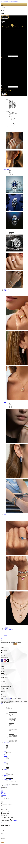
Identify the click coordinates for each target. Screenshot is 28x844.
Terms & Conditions (4, 679)
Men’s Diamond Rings (12, 105)
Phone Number (4, 836)
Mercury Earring (11, 112)
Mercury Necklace (11, 117)
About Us (2, 666)
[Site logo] (12, 29)
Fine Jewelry (8, 707)
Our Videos (2, 673)
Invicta (10, 173)
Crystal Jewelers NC (7, 698)
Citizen (10, 172)
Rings (9, 291)
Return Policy (3, 671)
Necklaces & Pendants (9, 774)
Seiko (9, 171)
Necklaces (10, 406)
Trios (9, 108)
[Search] (1, 57)
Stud (9, 731)
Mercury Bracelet (11, 123)
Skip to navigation (5, 1)
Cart (1, 694)
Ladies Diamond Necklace (13, 118)
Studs (9, 115)
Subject (2, 833)
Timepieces (10, 233)
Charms (7, 773)
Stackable (10, 724)
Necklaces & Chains (9, 708)
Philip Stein (8, 748)
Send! (2, 842)
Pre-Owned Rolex (11, 174)
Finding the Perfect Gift (9, 778)
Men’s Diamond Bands (12, 106)
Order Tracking (3, 696)
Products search (4, 56)
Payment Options (3, 684)
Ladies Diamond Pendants (13, 128)
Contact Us (2, 668)
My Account (3, 691)
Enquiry (3, 838)
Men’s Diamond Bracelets (13, 736)
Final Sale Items (11, 232)
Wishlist (2, 692)
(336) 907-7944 (5, 14)
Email (2, 830)
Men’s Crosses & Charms (13, 129)
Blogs (1, 669)
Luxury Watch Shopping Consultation (12, 784)
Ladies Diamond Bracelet (13, 124)
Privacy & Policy (3, 681)
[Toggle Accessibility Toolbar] (2, 796)
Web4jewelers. (8, 699)
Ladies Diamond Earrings (13, 113)
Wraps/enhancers (11, 723)
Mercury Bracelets (11, 734)
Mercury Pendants (11, 127)
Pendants (7, 737)
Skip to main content (13, 1)
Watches (10, 170)
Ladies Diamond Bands (12, 104)
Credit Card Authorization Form (6, 686)
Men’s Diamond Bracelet (12, 125)
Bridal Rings (11, 101)
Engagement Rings (12, 102)
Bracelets (10, 405)
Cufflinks (10, 407)
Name (2, 828)
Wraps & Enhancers (12, 107)
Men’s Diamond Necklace (13, 119)
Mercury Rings (11, 714)
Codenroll (15, 820)
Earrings (10, 404)
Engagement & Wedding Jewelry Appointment (13, 781)
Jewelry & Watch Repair (4, 674)
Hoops (10, 114)
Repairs (7, 780)
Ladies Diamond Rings (12, 103)
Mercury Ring (11, 100)
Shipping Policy (3, 683)
